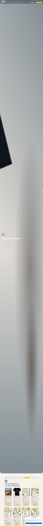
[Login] (32, 2)
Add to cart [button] (8, 524)
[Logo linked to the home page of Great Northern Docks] (3, 1)
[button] (41, 518)
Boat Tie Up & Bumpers (7, 477)
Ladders (22, 477)
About (34, 0)
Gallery (39, 0)
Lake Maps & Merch (27, 477)
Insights (36, 0)
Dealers (32, 0)
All (37, 477)
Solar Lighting (33, 477)
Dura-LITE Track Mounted (15, 477)
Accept (34, 523)
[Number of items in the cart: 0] (34, 2)
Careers (41, 0)
